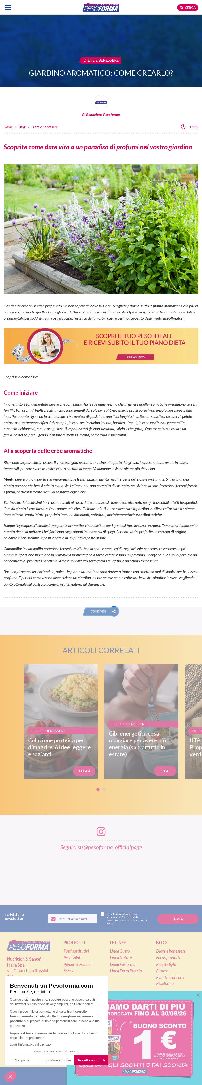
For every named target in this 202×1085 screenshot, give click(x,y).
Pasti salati (72, 957)
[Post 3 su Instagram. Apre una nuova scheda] (72, 874)
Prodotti (74, 942)
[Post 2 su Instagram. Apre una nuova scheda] (43, 874)
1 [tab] (98, 789)
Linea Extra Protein (126, 971)
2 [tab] (104, 789)
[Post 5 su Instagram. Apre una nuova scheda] (130, 874)
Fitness (162, 971)
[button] (101, 611)
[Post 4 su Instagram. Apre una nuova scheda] (101, 874)
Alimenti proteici (77, 964)
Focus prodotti (168, 957)
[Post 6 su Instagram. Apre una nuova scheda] (159, 874)
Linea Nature (121, 957)
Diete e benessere (44, 127)
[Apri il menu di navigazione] (8, 7)
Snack (68, 971)
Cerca (190, 8)
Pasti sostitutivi (76, 951)
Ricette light (166, 964)
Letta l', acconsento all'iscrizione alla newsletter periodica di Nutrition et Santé (127, 918)
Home (8, 127)
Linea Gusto (120, 951)
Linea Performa (122, 964)
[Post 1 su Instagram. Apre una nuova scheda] (14, 874)
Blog (22, 127)
